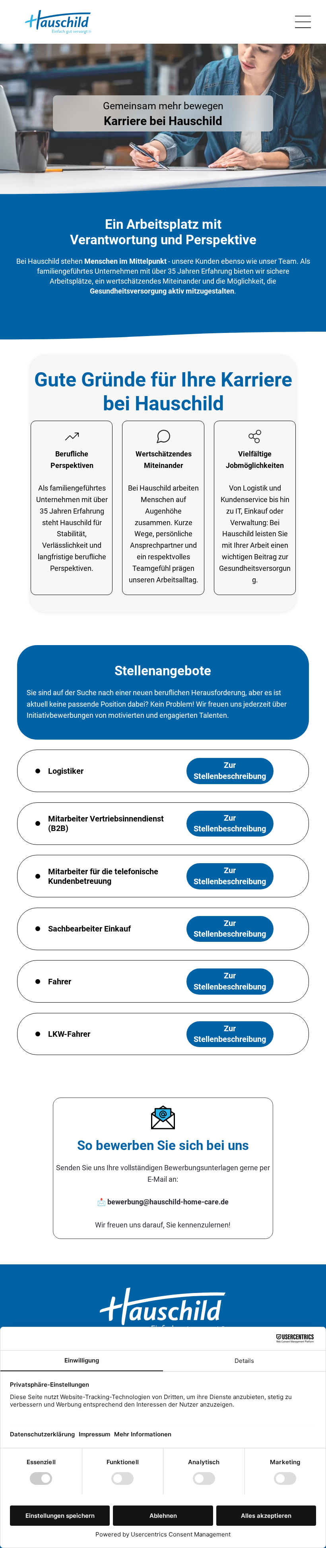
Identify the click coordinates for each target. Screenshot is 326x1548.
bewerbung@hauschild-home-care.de (168, 1202)
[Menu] (303, 22)
